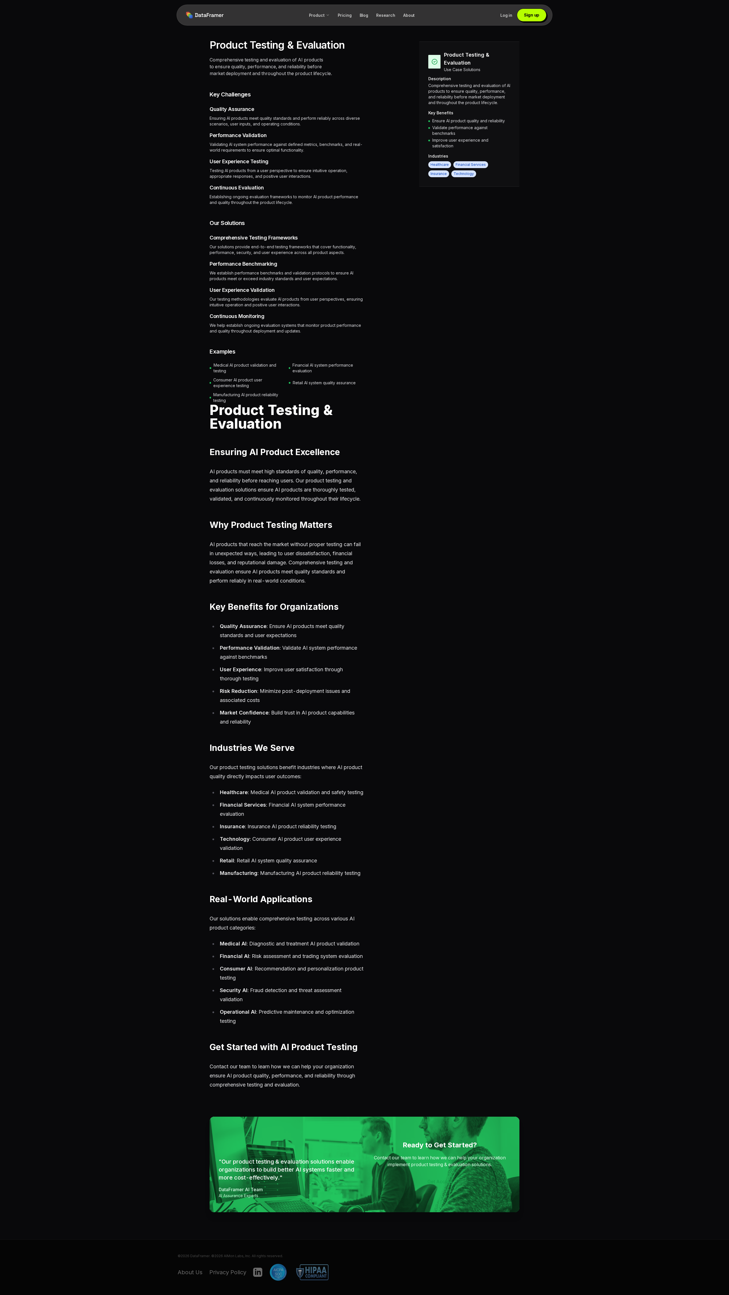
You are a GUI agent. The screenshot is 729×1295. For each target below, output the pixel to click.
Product (317, 15)
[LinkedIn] (257, 1272)
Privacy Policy (227, 1272)
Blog (364, 15)
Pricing (345, 15)
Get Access (439, 1181)
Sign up (531, 15)
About (409, 15)
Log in (506, 15)
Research (385, 15)
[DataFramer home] (205, 15)
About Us (190, 1272)
